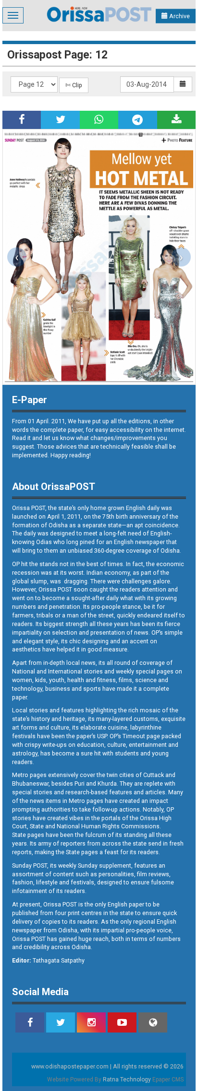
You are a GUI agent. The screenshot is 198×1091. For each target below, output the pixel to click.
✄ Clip (73, 85)
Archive (179, 16)
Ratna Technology (127, 1079)
